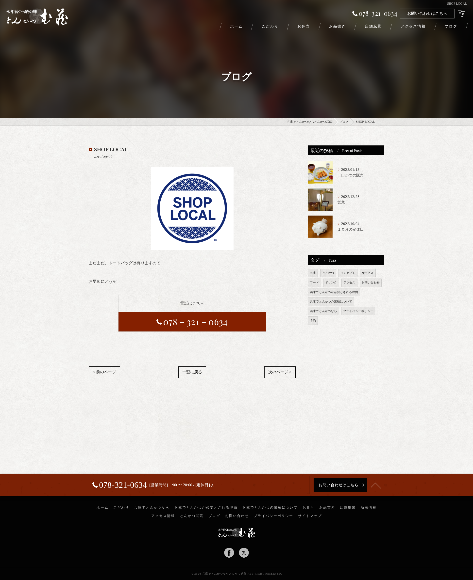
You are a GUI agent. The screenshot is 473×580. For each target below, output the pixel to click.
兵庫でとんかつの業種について (331, 301)
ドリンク (331, 282)
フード (314, 282)
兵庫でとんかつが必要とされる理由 (334, 292)
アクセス (349, 282)
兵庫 (313, 273)
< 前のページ (104, 372)
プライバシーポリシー (358, 311)
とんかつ (328, 273)
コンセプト (347, 273)
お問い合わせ (371, 282)
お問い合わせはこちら (427, 13)
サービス (368, 273)
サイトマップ (310, 516)
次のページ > (279, 372)
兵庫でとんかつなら (323, 311)
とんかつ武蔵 (191, 516)
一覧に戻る (192, 372)
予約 (313, 320)
